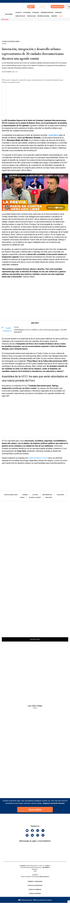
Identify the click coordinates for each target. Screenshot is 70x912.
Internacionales (47, 12)
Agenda (22, 497)
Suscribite (35, 809)
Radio (61, 16)
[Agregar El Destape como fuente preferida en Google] (35, 75)
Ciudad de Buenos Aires (37, 458)
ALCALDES (35, 494)
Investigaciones (43, 16)
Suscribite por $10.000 (57, 6)
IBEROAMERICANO (47, 494)
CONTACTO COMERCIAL (35, 889)
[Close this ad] (68, 901)
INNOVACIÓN (48, 497)
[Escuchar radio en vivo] (42, 6)
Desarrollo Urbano (35, 497)
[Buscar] (24, 6)
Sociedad (35, 12)
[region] (35, 34)
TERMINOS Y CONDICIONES (35, 881)
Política (18, 12)
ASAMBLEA (25, 494)
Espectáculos (20, 16)
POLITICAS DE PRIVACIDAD (35, 885)
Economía (27, 12)
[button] (4, 89)
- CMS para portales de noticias (37, 900)
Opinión (54, 16)
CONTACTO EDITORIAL (35, 893)
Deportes (58, 12)
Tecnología (31, 16)
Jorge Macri (60, 494)
